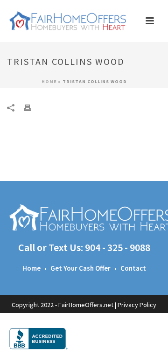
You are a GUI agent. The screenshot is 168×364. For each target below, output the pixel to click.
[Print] (32, 107)
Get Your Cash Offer (80, 268)
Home (49, 81)
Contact (133, 268)
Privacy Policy (137, 305)
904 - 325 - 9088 (117, 247)
